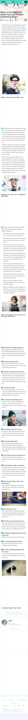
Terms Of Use (10, 700)
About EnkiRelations (21, 700)
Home (3, 700)
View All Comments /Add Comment (14, 613)
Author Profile (13, 629)
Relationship (5, 20)
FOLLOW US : (6, 706)
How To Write (14, 703)
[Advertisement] (14, 60)
